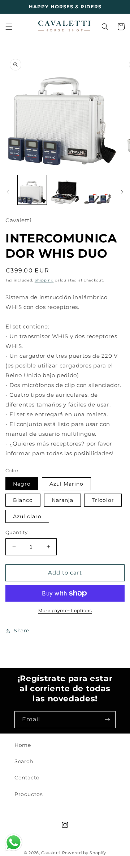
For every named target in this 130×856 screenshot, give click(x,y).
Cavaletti (50, 852)
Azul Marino (66, 484)
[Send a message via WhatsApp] (13, 842)
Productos (28, 794)
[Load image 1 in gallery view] (32, 189)
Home (22, 745)
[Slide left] (8, 192)
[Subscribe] (107, 719)
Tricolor (103, 500)
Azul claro (27, 516)
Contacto (27, 777)
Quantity (16, 532)
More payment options (65, 610)
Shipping (44, 280)
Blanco (23, 500)
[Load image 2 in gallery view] (64, 189)
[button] (9, 27)
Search (23, 761)
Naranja (62, 500)
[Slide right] (122, 192)
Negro (22, 484)
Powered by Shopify (84, 852)
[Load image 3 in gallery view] (97, 189)
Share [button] (21, 630)
